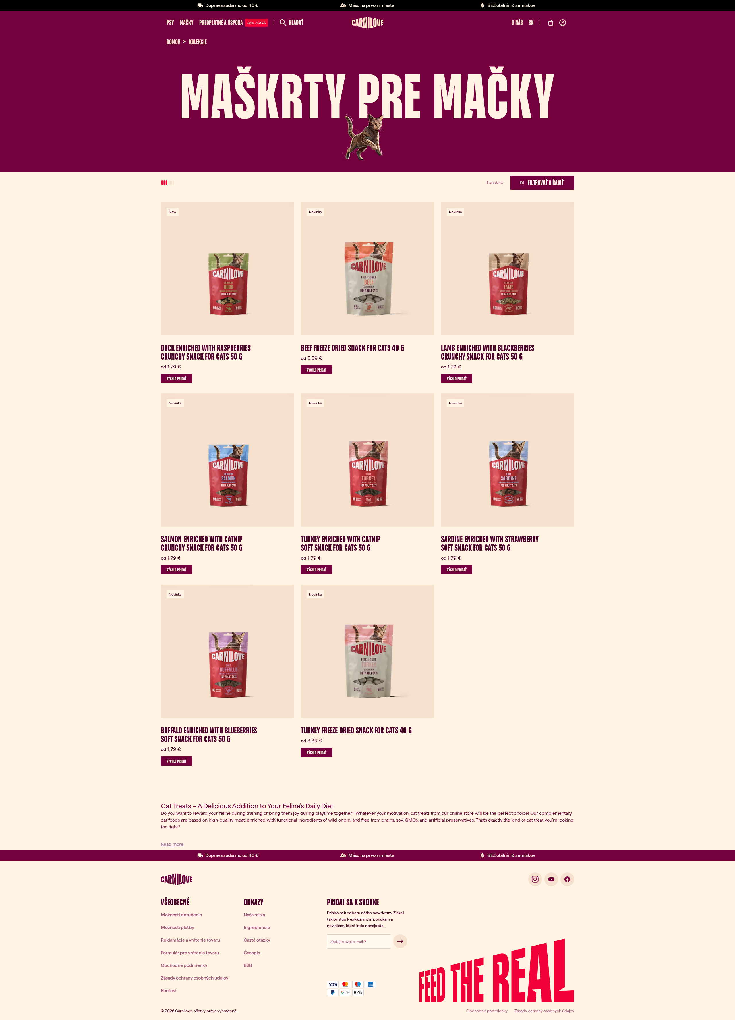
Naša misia (254, 914)
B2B (248, 965)
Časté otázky (257, 940)
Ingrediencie (257, 927)
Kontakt (169, 990)
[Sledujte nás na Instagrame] (535, 879)
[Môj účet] (562, 22)
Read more (172, 844)
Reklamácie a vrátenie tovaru (190, 940)
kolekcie (198, 42)
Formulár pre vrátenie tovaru (190, 952)
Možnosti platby (177, 927)
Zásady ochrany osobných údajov (194, 978)
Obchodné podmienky (184, 965)
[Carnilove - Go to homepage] (367, 23)
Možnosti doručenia (181, 914)
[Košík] (550, 22)
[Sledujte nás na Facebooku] (567, 879)
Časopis (252, 952)
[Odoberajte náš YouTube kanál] (551, 879)
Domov (173, 42)
